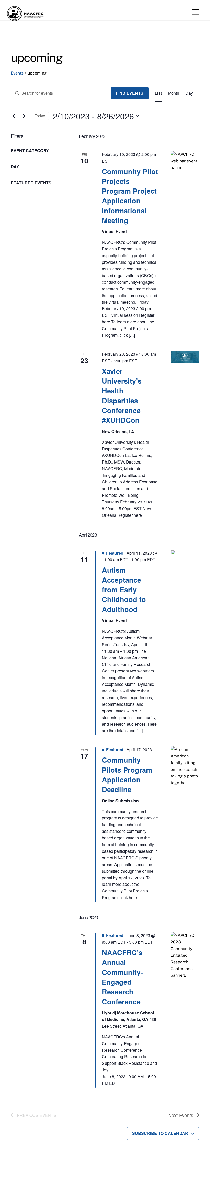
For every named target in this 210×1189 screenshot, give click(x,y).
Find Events (129, 93)
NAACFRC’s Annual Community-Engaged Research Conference (122, 977)
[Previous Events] (14, 116)
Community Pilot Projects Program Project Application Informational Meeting (130, 195)
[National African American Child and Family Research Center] (25, 20)
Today (40, 115)
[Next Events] (24, 116)
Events (17, 73)
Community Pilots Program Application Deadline (127, 774)
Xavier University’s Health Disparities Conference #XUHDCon (122, 395)
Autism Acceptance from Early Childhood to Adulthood (124, 589)
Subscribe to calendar (160, 1133)
